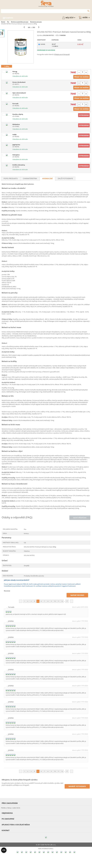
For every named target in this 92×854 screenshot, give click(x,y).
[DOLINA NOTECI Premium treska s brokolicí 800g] (7, 82)
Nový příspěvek (79, 518)
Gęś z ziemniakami (19, 93)
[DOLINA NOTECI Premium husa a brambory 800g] (7, 93)
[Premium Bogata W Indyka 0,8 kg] (7, 135)
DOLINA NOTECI (48, 35)
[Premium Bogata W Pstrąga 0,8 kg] (21, 47)
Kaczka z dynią (17, 114)
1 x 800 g (6, 66)
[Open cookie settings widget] (4, 850)
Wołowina (16, 124)
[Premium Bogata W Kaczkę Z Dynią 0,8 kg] (7, 114)
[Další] (38, 27)
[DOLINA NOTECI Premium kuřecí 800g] (7, 104)
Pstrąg (14, 71)
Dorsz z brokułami (18, 82)
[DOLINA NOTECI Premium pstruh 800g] (7, 72)
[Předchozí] (24, 27)
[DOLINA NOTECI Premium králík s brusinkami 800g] (7, 165)
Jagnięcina (16, 145)
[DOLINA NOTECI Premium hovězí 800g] (7, 125)
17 (67, 601)
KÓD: (57, 35)
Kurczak (15, 104)
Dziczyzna (16, 155)
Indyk (14, 134)
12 (62, 601)
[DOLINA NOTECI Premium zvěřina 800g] (7, 155)
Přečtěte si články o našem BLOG (10, 808)
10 (55, 601)
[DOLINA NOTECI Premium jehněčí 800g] (7, 145)
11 (58, 601)
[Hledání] (88, 11)
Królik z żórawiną (18, 165)
